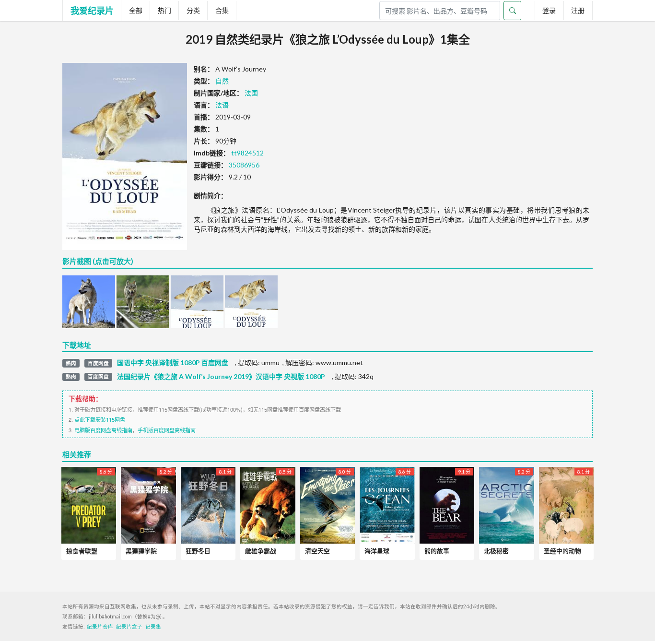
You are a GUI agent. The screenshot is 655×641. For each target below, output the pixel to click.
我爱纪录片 (92, 10)
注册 (578, 10)
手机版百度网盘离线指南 (167, 430)
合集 (222, 10)
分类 (193, 10)
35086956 (244, 165)
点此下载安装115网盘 (99, 419)
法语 (222, 105)
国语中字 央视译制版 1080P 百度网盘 (172, 363)
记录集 (153, 626)
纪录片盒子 (129, 626)
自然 (222, 81)
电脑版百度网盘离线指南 (103, 430)
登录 (549, 10)
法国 (251, 93)
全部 (135, 10)
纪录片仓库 (100, 626)
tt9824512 (247, 153)
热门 (164, 10)
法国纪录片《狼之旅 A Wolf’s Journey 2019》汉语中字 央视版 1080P (221, 376)
